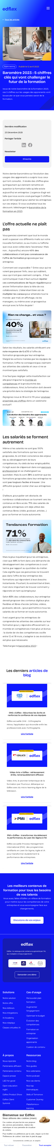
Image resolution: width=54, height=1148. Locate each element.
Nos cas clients (33, 1081)
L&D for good (9, 1081)
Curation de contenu (35, 1047)
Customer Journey (34, 1099)
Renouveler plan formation (33, 1000)
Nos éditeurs (8, 1008)
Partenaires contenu (12, 1071)
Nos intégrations (10, 1013)
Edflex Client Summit (8, 1101)
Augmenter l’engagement (32, 1009)
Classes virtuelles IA (11, 1027)
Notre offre (8, 1003)
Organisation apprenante (32, 1040)
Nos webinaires (33, 1071)
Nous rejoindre (9, 1061)
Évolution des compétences (32, 1023)
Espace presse (9, 1076)
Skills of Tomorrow (34, 1094)
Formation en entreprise (32, 1031)
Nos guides (31, 1066)
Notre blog (31, 1061)
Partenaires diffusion (12, 1066)
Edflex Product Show (12, 1094)
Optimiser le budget (35, 1016)
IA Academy (8, 1018)
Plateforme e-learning (32, 1106)
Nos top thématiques (32, 1088)
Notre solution (9, 998)
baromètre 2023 (27, 646)
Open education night (10, 1088)
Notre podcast (33, 1076)
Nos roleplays (9, 1023)
